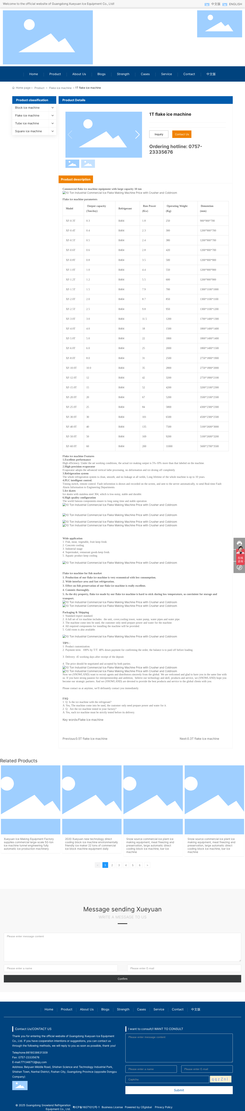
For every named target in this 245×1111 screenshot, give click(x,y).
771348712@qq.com (34, 1062)
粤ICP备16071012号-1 (86, 1107)
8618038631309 (37, 1052)
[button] (137, 134)
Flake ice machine (60, 87)
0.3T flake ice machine (203, 738)
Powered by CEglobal (138, 1107)
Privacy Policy (163, 1107)
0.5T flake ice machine (91, 738)
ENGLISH (235, 4)
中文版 (215, 4)
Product (39, 87)
